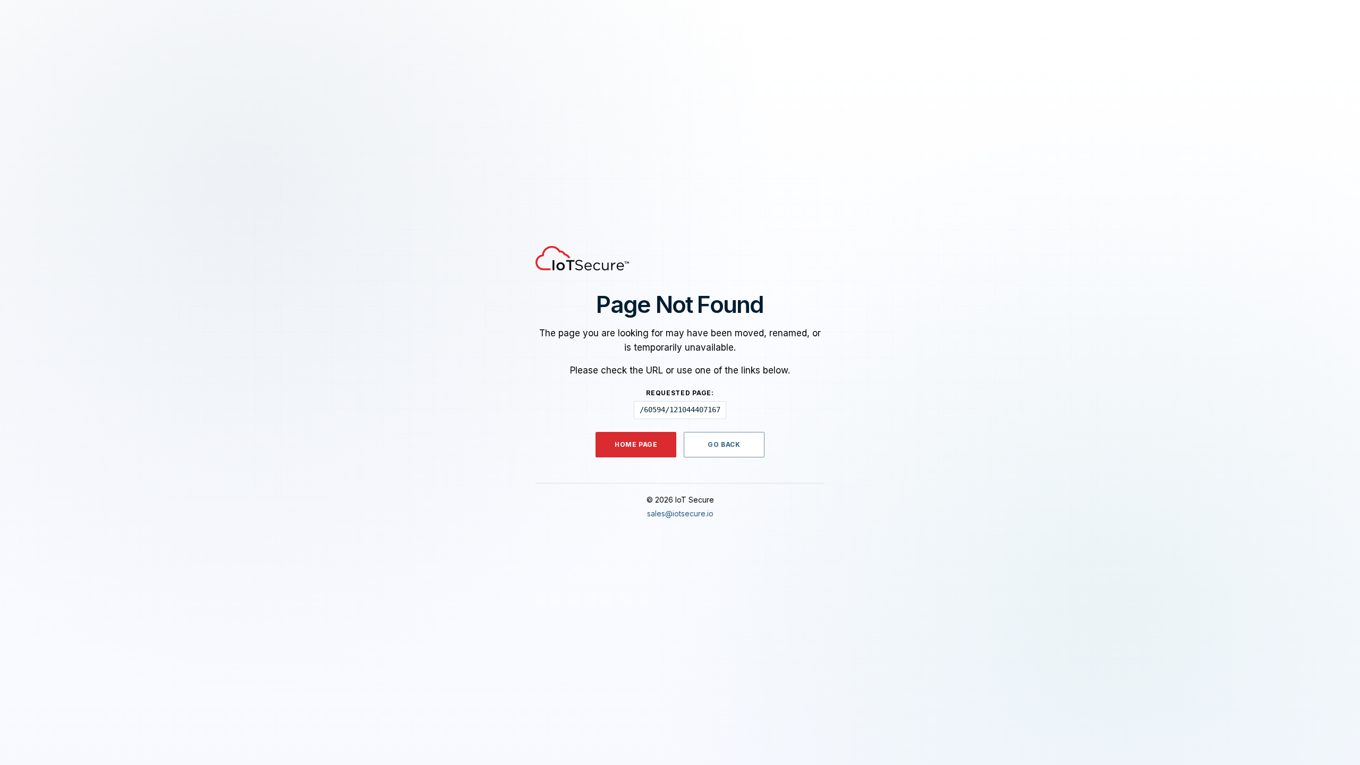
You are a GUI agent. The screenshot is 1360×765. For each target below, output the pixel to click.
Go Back (724, 444)
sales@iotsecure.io (680, 513)
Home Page (636, 444)
